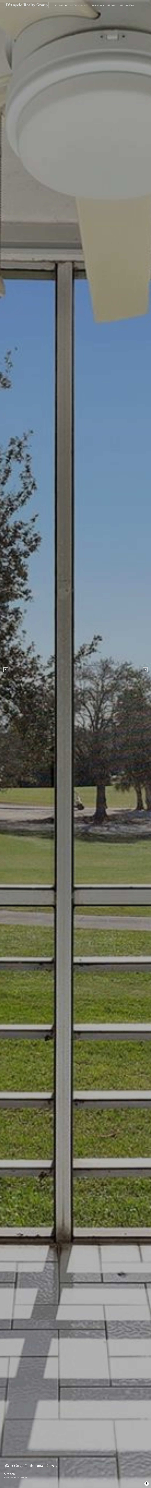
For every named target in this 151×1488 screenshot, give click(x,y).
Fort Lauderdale (126, 5)
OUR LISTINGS (61, 5)
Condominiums (97, 5)
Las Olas (111, 5)
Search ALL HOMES (78, 5)
